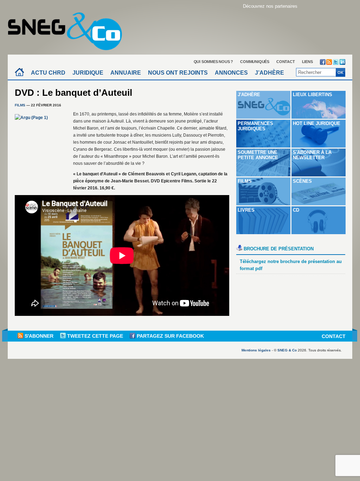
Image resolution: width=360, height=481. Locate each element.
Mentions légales (256, 350)
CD (296, 210)
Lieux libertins (312, 94)
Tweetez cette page (95, 336)
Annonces (231, 73)
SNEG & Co (287, 350)
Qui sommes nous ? (213, 62)
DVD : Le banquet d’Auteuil (73, 92)
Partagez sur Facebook (169, 336)
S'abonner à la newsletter (312, 155)
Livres (246, 210)
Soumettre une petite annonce (258, 155)
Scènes (302, 181)
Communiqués (254, 62)
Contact (285, 62)
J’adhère (269, 73)
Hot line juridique (316, 123)
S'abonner (39, 336)
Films (20, 105)
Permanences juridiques (255, 126)
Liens (307, 62)
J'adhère (249, 94)
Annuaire (125, 73)
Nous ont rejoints (178, 73)
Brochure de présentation (279, 248)
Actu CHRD (48, 73)
